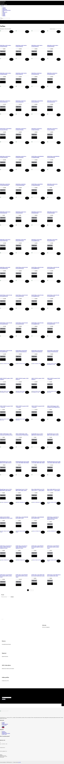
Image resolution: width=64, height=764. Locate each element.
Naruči (3, 54)
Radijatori (4, 8)
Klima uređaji (4, 9)
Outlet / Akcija (4, 12)
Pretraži (12, 596)
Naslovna (4, 7)
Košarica (3, 15)
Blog (3, 11)
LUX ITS (19, 762)
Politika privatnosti (5, 724)
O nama (3, 13)
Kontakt (3, 14)
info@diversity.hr (3, 1)
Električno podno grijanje (6, 10)
